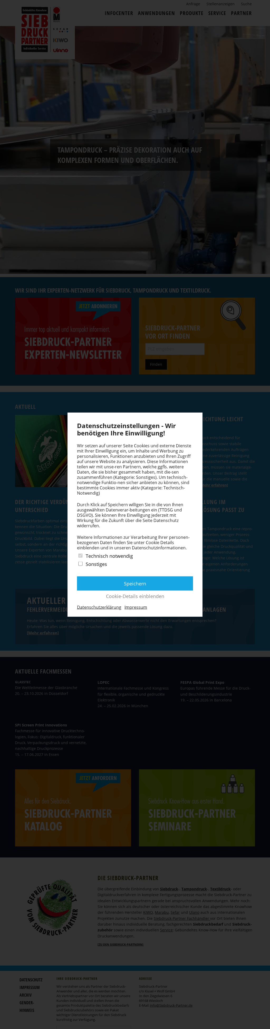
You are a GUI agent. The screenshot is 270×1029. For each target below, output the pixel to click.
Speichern (135, 583)
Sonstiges (96, 564)
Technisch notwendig (109, 555)
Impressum (135, 607)
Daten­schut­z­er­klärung (99, 607)
